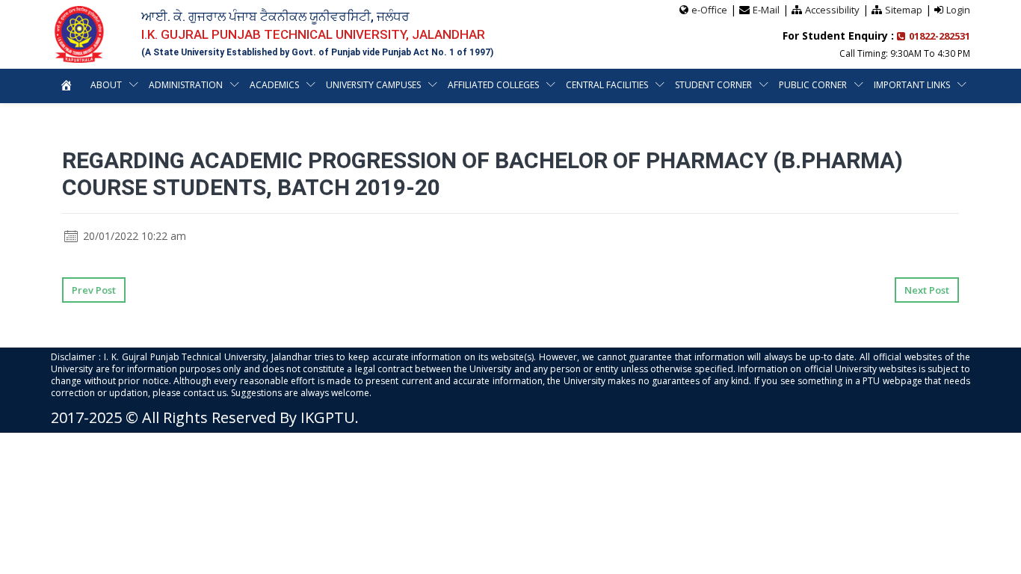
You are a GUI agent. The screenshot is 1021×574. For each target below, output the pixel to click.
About (106, 84)
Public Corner (813, 84)
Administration (186, 84)
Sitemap (903, 9)
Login (958, 9)
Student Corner (713, 84)
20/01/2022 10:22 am (133, 236)
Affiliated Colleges (493, 84)
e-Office (709, 9)
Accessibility (832, 9)
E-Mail (766, 9)
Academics (274, 84)
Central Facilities (607, 84)
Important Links (912, 84)
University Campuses (373, 84)
